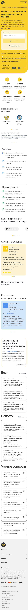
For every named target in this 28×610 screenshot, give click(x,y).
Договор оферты (6, 593)
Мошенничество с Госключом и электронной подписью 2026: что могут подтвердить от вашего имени (14, 393)
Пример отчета (15, 46)
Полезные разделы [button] (6, 554)
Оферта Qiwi (5, 601)
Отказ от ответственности (8, 595)
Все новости (23, 417)
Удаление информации (7, 599)
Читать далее (20, 364)
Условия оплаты (6, 597)
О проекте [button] (4, 549)
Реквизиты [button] (4, 562)
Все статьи (24, 373)
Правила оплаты (6, 603)
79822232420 (10, 313)
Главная (3, 7)
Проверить (15, 40)
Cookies (4, 605)
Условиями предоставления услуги (16, 53)
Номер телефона (7, 33)
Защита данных (5, 607)
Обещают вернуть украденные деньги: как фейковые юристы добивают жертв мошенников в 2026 (14, 425)
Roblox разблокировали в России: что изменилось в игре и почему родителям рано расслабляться (13, 454)
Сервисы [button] (3, 558)
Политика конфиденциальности (10, 591)
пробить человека (12, 351)
